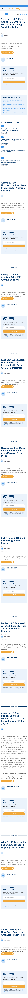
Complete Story (6, 52)
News (7, 14)
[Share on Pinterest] (24, 14)
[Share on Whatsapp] (26, 14)
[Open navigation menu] (3, 9)
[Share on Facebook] (20, 14)
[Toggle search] (25, 8)
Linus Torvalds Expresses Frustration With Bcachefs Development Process (12, 140)
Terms (23, 85)
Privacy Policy (6, 87)
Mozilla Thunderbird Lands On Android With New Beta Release (13, 150)
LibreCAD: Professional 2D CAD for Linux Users (14, 113)
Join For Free (14, 82)
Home (2, 14)
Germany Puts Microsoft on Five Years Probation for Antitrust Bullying (11, 129)
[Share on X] (22, 14)
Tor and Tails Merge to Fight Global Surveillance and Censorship (10, 161)
